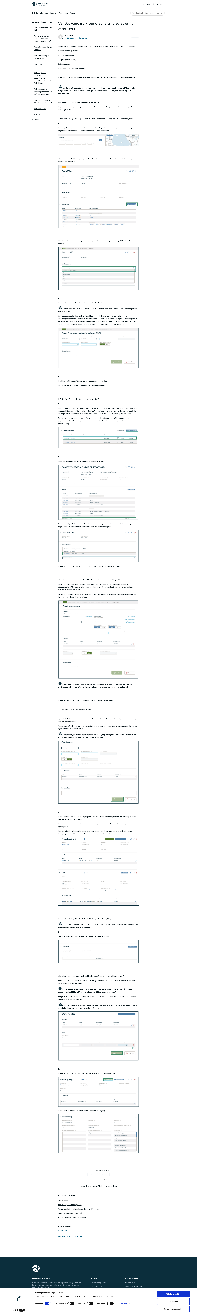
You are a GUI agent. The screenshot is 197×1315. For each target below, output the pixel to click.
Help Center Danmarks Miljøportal (44, 13)
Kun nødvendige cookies (173, 1309)
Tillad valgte (173, 1301)
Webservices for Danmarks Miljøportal (73, 1217)
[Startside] (40, 4)
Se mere (35, 120)
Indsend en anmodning (108, 1186)
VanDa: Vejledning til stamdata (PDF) (41, 57)
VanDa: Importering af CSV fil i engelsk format (43, 101)
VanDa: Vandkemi (40, 115)
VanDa (96, 102)
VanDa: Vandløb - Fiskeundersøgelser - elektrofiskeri (78, 1209)
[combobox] (147, 13)
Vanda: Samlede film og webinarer (43, 48)
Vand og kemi (63, 13)
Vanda (72, 13)
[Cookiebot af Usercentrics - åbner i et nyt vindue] (19, 1310)
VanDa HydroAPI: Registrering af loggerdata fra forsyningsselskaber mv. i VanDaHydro (43, 78)
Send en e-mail (148, 4)
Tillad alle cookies (173, 1294)
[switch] (70, 1303)
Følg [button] (135, 36)
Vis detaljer (122, 1304)
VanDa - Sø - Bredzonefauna (39, 65)
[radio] (92, 1174)
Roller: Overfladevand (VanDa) (70, 1213)
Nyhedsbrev (129, 1283)
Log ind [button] (159, 4)
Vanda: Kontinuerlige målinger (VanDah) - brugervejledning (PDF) (42, 38)
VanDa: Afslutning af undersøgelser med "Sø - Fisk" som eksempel (43, 91)
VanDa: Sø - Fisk (40, 109)
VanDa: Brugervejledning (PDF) (43, 28)
